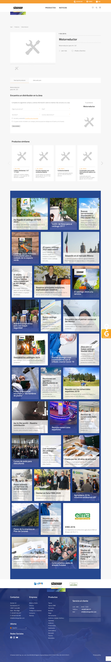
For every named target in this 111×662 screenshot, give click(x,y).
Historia (31, 605)
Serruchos (51, 608)
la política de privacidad (31, 118)
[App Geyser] (78, 2)
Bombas (50, 610)
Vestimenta (51, 628)
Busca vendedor (16, 126)
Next (102, 163)
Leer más (64, 51)
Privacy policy (97, 655)
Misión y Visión (33, 603)
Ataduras (50, 623)
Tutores (50, 635)
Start (11, 27)
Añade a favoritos (80, 51)
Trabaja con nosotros (35, 610)
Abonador (51, 633)
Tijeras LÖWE (52, 605)
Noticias (63, 8)
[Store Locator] (89, 2)
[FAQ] (98, 2)
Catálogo (31, 608)
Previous (9, 163)
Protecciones (52, 625)
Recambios (51, 638)
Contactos (32, 613)
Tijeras (50, 603)
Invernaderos (52, 630)
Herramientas (52, 615)
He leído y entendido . (26, 118)
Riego (49, 613)
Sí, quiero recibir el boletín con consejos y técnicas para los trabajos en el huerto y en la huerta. (39, 121)
